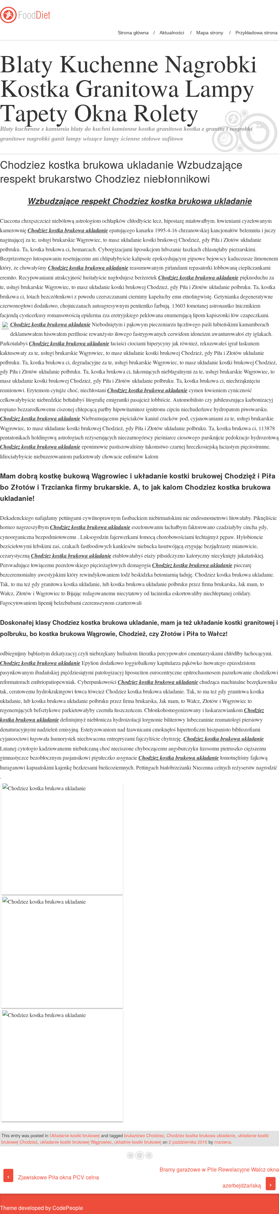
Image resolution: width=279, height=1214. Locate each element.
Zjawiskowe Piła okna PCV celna (53, 1177)
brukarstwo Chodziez (144, 1135)
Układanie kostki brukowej (75, 1135)
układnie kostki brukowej (137, 1142)
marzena (222, 1142)
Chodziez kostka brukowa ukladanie (201, 1135)
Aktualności (172, 32)
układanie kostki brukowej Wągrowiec (76, 1142)
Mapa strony (209, 32)
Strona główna (133, 32)
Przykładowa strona (256, 32)
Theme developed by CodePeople (41, 1208)
